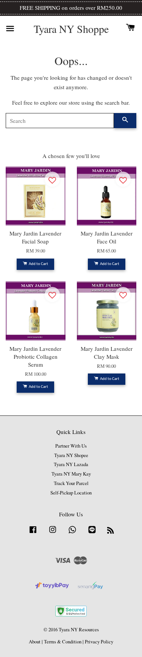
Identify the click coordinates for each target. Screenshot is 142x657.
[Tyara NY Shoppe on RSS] (110, 531)
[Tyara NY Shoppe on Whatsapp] (72, 533)
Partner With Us (71, 446)
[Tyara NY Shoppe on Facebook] (33, 533)
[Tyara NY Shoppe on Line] (92, 533)
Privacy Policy (99, 641)
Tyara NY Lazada (71, 464)
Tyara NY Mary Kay (71, 474)
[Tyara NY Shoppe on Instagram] (52, 533)
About (35, 641)
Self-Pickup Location (71, 493)
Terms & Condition (62, 641)
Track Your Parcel (71, 483)
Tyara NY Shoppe (71, 29)
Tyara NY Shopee (71, 455)
